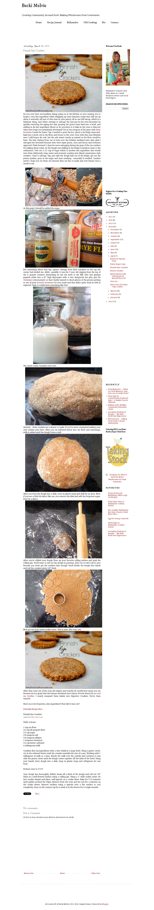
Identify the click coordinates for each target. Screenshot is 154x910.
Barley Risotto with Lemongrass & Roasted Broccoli (118, 276)
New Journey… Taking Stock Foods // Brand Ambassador (117, 421)
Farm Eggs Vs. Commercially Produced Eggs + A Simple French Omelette (118, 399)
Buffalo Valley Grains (36, 717)
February (115, 294)
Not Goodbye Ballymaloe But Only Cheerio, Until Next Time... (118, 512)
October (114, 236)
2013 (111, 301)
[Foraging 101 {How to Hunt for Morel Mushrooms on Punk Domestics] (117, 482)
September (115, 239)
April (113, 256)
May (113, 253)
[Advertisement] (69, 34)
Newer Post (28, 873)
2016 (111, 220)
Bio (104, 22)
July (112, 246)
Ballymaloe (72, 22)
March (113, 291)
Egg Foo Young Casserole (118, 518)
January (114, 297)
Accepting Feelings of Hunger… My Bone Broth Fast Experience (117, 414)
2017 (111, 217)
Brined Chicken (116, 271)
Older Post (95, 873)
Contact (115, 22)
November (115, 233)
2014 (111, 227)
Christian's (28, 280)
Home (39, 22)
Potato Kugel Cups (117, 264)
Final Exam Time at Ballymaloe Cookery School (116, 504)
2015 (111, 223)
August (114, 243)
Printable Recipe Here (32, 709)
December (115, 230)
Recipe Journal (54, 22)
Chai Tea (113, 281)
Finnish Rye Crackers (119, 267)
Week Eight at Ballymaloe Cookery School (116, 525)
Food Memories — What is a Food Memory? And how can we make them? (118, 391)
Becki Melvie (34, 6)
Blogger (105, 904)
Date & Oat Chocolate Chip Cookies (119, 286)
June (113, 249)
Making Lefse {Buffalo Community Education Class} (117, 407)
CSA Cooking (90, 22)
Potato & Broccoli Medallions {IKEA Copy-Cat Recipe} (118, 495)
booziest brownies (45, 283)
